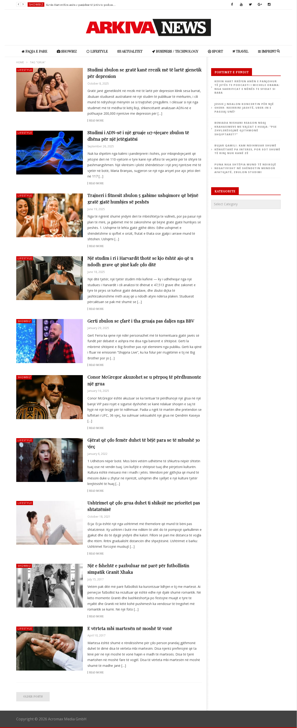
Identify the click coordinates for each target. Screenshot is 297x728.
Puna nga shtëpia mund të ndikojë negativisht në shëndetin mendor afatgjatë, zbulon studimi (245, 168)
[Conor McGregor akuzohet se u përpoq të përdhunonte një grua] (49, 397)
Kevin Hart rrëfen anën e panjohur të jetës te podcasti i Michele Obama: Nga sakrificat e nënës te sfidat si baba (247, 87)
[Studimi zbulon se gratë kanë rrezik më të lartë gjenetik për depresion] (49, 90)
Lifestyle (99, 51)
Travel (242, 51)
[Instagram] (269, 4)
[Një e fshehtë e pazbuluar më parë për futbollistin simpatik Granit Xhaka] (49, 586)
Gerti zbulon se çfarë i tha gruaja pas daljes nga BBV (140, 321)
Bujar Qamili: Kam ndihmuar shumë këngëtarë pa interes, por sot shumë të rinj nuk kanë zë (247, 149)
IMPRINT (268, 51)
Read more (96, 120)
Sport (217, 51)
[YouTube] (241, 4)
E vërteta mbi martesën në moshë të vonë (129, 628)
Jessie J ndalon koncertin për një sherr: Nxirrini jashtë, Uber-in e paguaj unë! (81, 4)
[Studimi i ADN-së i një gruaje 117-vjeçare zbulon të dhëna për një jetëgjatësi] (49, 153)
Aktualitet (131, 51)
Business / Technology (176, 51)
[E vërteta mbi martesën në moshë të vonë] (49, 649)
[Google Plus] (260, 4)
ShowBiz (36, 4)
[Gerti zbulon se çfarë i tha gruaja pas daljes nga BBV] (49, 341)
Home (20, 62)
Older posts (33, 696)
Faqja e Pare (36, 51)
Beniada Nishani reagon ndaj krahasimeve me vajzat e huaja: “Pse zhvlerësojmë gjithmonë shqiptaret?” (245, 128)
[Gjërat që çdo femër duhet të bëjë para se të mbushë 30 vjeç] (49, 460)
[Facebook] (232, 4)
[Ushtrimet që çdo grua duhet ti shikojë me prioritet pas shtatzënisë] (49, 523)
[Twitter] (250, 4)
